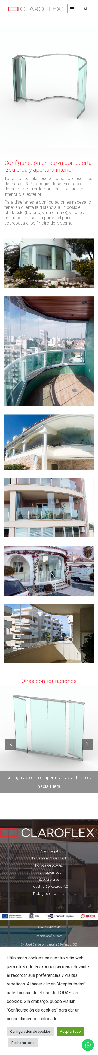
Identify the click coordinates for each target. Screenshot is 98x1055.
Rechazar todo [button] (23, 1043)
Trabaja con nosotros (49, 894)
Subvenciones (49, 879)
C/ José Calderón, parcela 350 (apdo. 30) (49, 944)
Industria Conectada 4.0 (49, 886)
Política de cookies (49, 865)
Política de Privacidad (49, 858)
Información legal (49, 872)
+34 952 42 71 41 (49, 927)
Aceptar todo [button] (70, 1031)
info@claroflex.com (49, 936)
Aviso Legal (49, 851)
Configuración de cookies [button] (30, 1031)
